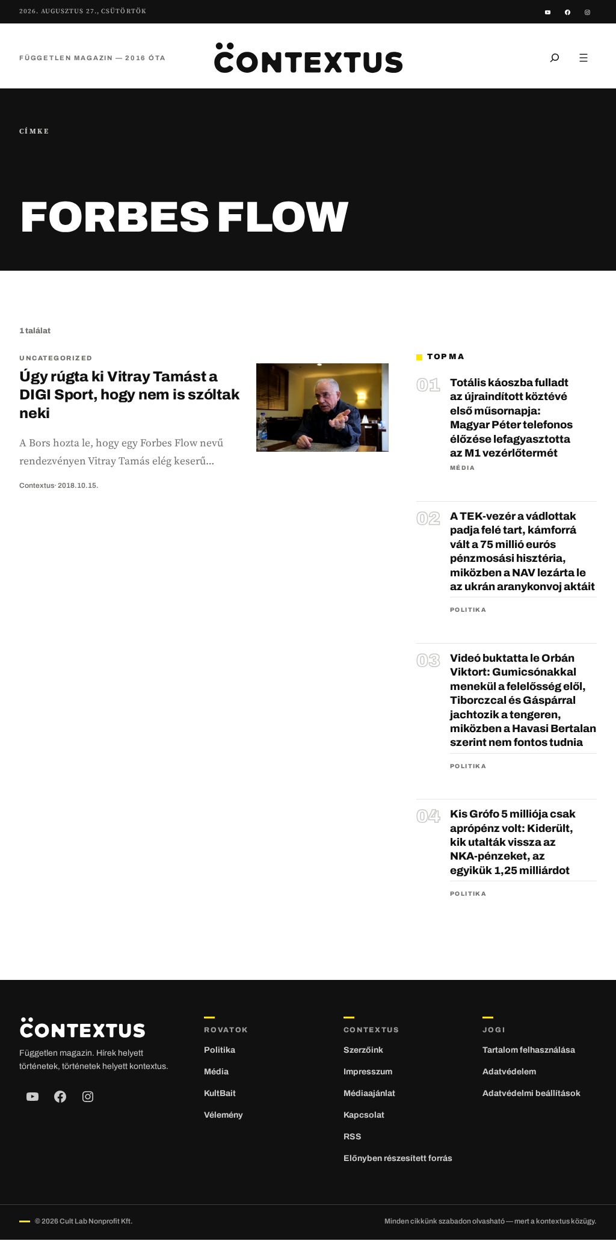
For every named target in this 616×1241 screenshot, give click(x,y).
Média (462, 467)
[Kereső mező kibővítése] (554, 58)
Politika (468, 609)
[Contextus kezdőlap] (308, 58)
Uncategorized (56, 358)
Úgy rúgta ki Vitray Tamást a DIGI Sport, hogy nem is (129, 395)
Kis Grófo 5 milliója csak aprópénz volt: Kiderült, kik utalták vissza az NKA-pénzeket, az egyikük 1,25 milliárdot (513, 842)
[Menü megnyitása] (583, 58)
